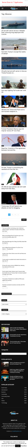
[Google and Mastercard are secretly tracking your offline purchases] (5, 378)
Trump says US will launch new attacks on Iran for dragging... (11, 207)
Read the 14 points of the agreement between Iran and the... (13, 149)
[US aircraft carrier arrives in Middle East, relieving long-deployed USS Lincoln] (14, 23)
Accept (17, 445)
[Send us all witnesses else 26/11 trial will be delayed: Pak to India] (5, 364)
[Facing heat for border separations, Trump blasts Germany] (5, 336)
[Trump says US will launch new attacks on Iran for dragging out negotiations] (14, 198)
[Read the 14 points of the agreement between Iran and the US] (14, 140)
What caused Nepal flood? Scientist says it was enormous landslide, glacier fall (12, 236)
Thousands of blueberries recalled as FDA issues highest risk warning (13, 279)
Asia (2, 28)
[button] (26, 8)
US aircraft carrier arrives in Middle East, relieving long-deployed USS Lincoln (13, 32)
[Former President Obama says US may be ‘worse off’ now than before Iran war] (14, 121)
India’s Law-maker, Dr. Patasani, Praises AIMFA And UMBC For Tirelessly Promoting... (17, 371)
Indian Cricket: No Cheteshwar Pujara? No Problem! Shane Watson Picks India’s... (18, 329)
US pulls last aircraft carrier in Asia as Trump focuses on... (14, 72)
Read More (24, 445)
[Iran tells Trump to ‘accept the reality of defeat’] (14, 44)
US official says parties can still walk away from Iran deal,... (13, 187)
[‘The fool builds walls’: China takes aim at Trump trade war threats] (5, 343)
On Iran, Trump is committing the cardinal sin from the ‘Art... (12, 168)
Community (4, 87)
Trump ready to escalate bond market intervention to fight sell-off (14, 260)
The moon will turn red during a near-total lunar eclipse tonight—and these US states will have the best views (13, 230)
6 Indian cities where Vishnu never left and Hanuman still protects (14, 254)
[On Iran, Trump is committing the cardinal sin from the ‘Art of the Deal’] (14, 159)
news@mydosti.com (16, 431)
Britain (3, 107)
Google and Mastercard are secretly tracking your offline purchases (16, 378)
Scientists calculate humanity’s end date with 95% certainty (13, 285)
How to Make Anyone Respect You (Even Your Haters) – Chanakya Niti (12, 248)
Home (2, 12)
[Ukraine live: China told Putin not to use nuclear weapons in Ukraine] (14, 102)
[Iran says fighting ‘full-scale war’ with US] (14, 82)
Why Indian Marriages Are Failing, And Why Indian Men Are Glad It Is (14, 242)
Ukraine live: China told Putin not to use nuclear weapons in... (13, 110)
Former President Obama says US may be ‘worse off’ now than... (12, 130)
